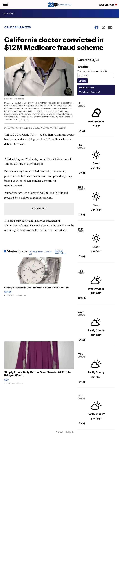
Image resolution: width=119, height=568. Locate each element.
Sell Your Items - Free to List (40, 253)
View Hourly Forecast (89, 92)
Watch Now (107, 4)
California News (17, 27)
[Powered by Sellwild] (69, 432)
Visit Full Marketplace (60, 252)
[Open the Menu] (5, 4)
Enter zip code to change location (92, 71)
